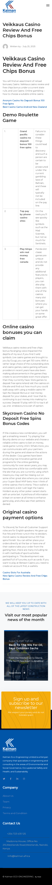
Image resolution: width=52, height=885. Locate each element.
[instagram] (24, 778)
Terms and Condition (15, 813)
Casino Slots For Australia (16, 572)
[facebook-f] (10, 778)
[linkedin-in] (17, 778)
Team (6, 801)
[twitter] (4, 778)
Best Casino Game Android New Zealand (25, 107)
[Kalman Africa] (9, 6)
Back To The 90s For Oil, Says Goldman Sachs (26, 646)
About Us (8, 796)
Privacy (7, 807)
